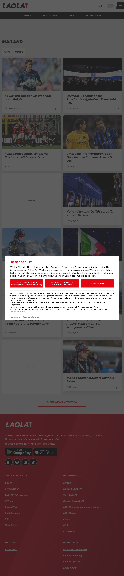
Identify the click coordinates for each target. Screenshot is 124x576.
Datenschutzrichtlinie (32, 317)
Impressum (15, 317)
